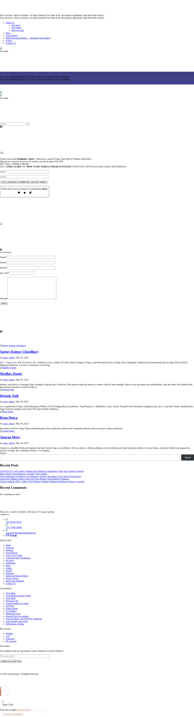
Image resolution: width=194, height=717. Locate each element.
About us (10, 547)
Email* (3, 262)
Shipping (10, 573)
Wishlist (9, 633)
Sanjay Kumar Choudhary (19, 351)
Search (3, 453)
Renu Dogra (9, 417)
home (8, 545)
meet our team (17, 30)
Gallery (9, 568)
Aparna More (10, 437)
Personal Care (12, 601)
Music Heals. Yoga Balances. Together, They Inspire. (24, 474)
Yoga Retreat (11, 35)
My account (11, 641)
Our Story (15, 25)
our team (9, 560)
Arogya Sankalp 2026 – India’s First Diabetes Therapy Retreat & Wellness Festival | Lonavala (42, 481)
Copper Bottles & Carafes (17, 603)
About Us (10, 22)
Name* (3, 257)
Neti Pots (10, 606)
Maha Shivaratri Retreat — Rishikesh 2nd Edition (28, 38)
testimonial (10, 563)
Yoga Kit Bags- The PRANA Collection (24, 619)
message (4, 298)
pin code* (4, 273)
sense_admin (8, 357)
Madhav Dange (11, 373)
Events (9, 40)
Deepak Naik (9, 396)
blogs (8, 565)
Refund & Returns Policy (17, 576)
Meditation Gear (13, 613)
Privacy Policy (12, 578)
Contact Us (11, 43)
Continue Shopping (13, 714)
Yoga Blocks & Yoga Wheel (18, 596)
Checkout (10, 638)
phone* (3, 268)
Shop (8, 33)
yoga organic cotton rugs (17, 621)
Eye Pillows (11, 611)
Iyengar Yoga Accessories (17, 616)
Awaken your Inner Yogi (11, 661)
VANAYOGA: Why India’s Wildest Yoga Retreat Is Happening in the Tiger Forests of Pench (42, 471)
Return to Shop (23, 710)
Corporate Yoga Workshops (18, 558)
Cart (8, 636)
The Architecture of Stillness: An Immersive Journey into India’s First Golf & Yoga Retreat (40, 476)
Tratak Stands (12, 608)
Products (9, 550)
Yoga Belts (10, 598)
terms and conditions (15, 581)
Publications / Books (15, 624)
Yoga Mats (10, 593)
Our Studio (16, 28)
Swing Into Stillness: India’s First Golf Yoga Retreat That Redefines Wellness (34, 479)
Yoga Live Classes (14, 555)
